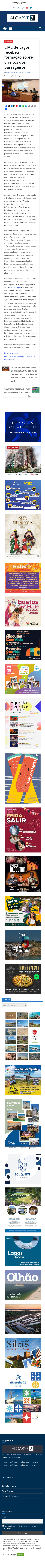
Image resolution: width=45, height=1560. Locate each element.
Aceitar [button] (20, 1555)
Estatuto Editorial (9, 1486)
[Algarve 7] (5, 28)
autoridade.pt (9, 356)
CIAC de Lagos (15, 288)
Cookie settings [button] (9, 1555)
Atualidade (8, 41)
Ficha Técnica (7, 1491)
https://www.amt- (11, 353)
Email (4, 1517)
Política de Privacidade (11, 1496)
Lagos (22, 76)
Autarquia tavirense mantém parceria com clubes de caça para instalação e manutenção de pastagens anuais (24, 374)
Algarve (8, 76)
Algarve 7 (27, 72)
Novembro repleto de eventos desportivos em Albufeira (17, 392)
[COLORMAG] (22, 1446)
